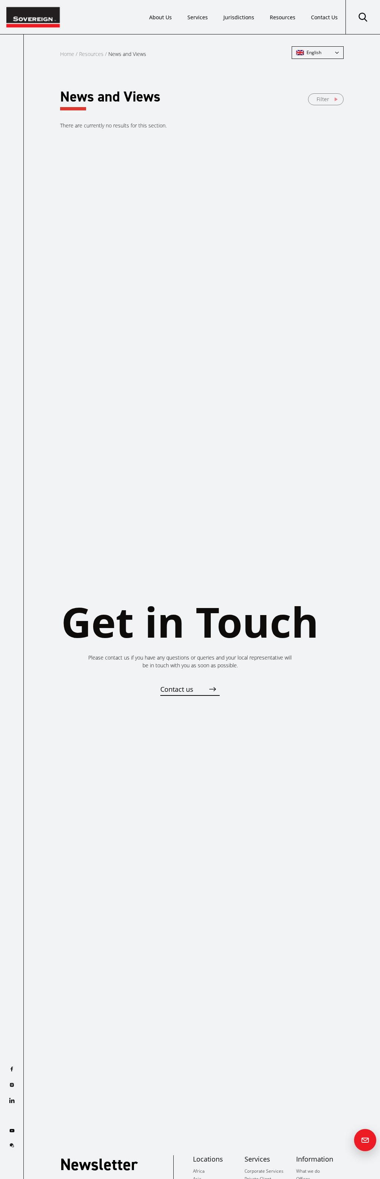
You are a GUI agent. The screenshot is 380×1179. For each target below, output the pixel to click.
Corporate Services (264, 1171)
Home (67, 53)
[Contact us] (365, 1140)
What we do (308, 1171)
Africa (198, 1171)
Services (197, 17)
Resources (282, 17)
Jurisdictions (238, 17)
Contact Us (324, 17)
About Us (160, 17)
